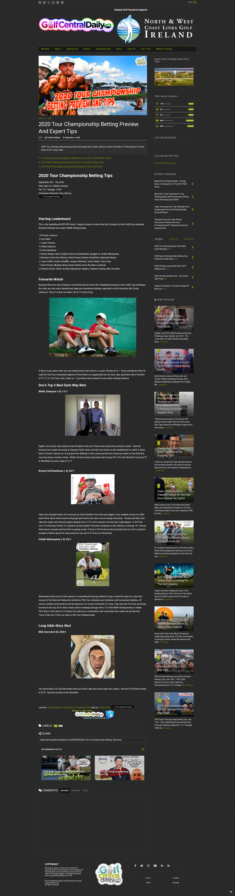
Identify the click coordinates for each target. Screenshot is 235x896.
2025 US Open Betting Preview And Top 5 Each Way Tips (171, 666)
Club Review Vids (103, 49)
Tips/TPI (131, 49)
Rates (119, 49)
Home (46, 49)
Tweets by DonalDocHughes (165, 163)
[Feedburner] (62, 2)
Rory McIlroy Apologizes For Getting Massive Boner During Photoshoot (173, 537)
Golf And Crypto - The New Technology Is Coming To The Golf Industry (173, 580)
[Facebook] (40, 2)
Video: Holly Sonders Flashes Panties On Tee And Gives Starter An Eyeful (173, 495)
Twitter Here (104, 707)
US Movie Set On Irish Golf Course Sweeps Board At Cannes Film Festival (173, 623)
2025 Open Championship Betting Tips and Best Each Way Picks (173, 709)
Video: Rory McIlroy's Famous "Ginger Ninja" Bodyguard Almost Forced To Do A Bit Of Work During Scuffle (173, 362)
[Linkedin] (58, 2)
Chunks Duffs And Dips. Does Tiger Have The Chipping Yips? (171, 452)
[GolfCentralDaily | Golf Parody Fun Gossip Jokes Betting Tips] (76, 31)
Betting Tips (72, 49)
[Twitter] (44, 2)
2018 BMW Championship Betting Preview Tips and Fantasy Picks (72, 162)
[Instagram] (49, 2)
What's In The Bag (164, 49)
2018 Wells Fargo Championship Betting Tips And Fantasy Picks (63, 773)
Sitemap (176, 883)
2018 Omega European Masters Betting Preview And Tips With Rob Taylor (76, 158)
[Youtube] (53, 2)
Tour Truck (146, 49)
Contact (176, 878)
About (57, 49)
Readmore (164, 342)
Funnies (86, 49)
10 (159, 700)
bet (50, 118)
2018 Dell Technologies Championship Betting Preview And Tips (71, 166)
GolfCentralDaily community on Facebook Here (69, 707)
